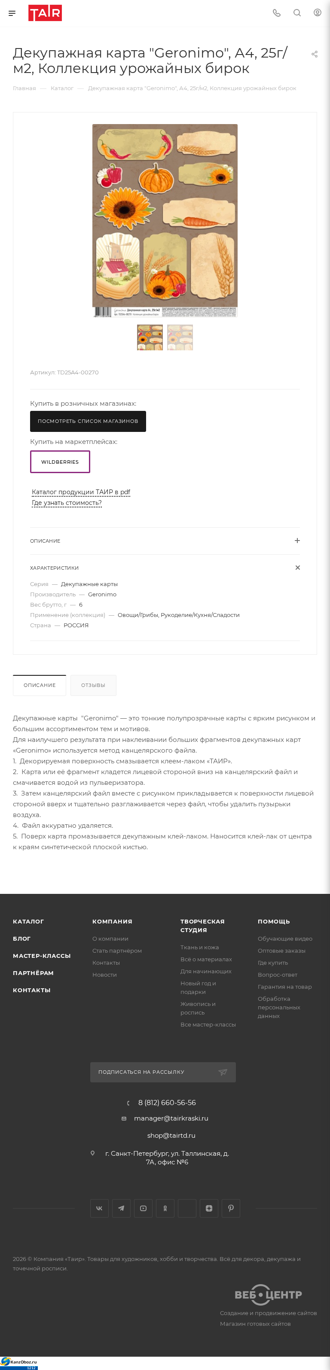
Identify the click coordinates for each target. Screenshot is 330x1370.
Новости (104, 974)
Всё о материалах (206, 959)
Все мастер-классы (208, 1024)
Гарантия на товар (285, 986)
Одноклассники (165, 1208)
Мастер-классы (41, 955)
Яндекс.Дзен (209, 1208)
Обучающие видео (285, 938)
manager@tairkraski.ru (171, 1118)
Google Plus (187, 1208)
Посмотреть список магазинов (88, 421)
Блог (22, 938)
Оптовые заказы (282, 950)
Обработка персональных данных (279, 1007)
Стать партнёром (117, 950)
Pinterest (231, 1208)
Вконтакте (99, 1208)
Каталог (28, 921)
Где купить (273, 962)
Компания (112, 921)
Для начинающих (206, 971)
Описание (39, 685)
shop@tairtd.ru (171, 1135)
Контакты (31, 990)
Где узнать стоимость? (67, 503)
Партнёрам (33, 972)
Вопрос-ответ (277, 974)
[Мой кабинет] (317, 13)
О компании (110, 938)
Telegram (121, 1208)
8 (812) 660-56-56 (167, 1103)
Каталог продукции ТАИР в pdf (81, 492)
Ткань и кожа (199, 947)
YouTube (143, 1208)
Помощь (274, 921)
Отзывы (93, 685)
